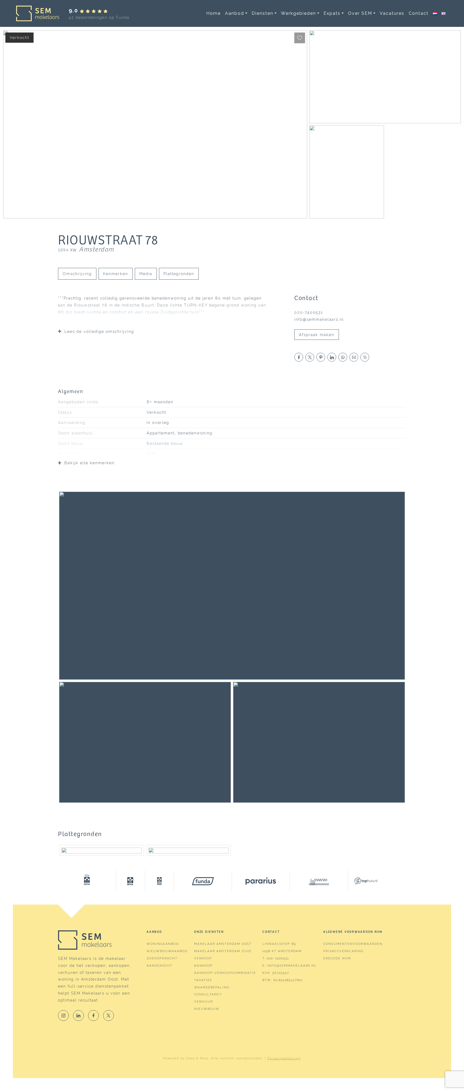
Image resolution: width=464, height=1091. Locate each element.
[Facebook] (93, 1015)
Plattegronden (179, 273)
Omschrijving (77, 273)
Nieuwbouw (206, 1009)
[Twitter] (108, 1015)
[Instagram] (63, 1015)
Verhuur (203, 1001)
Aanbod (234, 13)
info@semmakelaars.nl (319, 319)
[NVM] (87, 881)
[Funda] (203, 881)
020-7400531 (308, 312)
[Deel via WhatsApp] (342, 357)
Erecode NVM (337, 958)
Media (145, 273)
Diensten (262, 13)
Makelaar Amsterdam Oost (223, 944)
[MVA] (130, 881)
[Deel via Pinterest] (320, 357)
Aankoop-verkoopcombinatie (225, 973)
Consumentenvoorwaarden (353, 944)
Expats (332, 13)
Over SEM (360, 13)
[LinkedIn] (78, 1015)
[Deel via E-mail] (353, 357)
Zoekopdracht (162, 958)
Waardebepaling (211, 987)
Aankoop (203, 965)
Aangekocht (160, 965)
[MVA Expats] (159, 881)
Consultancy (208, 994)
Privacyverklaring (343, 951)
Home (213, 13)
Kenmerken (115, 273)
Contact (419, 13)
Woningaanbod (163, 944)
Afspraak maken (316, 334)
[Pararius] (261, 881)
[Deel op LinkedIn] (331, 357)
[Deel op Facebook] (298, 357)
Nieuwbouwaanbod (167, 951)
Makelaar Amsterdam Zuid (222, 951)
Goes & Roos (197, 1058)
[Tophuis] (362, 881)
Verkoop (203, 958)
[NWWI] (319, 881)
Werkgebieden (298, 13)
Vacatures (392, 13)
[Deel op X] (309, 357)
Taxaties (203, 980)
